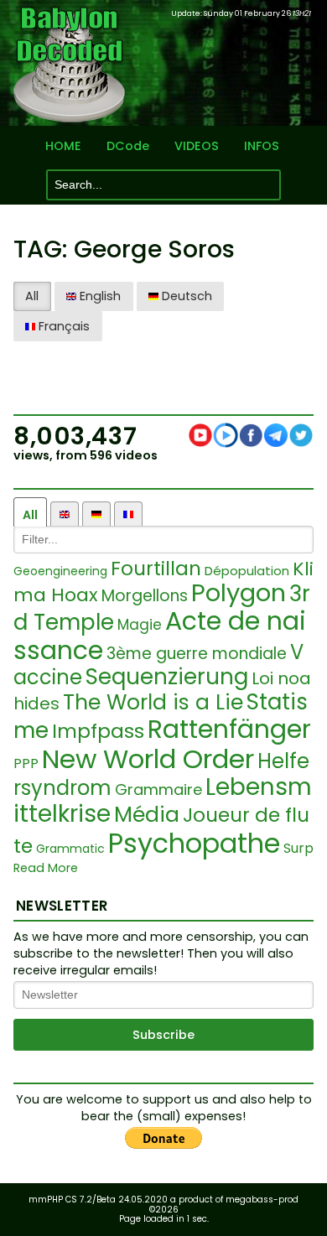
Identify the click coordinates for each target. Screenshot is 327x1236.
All (32, 296)
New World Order (148, 758)
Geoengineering (60, 571)
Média (146, 814)
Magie (139, 625)
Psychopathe (194, 843)
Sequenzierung (167, 677)
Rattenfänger (229, 729)
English (98, 296)
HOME (63, 146)
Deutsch (185, 296)
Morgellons (144, 595)
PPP (26, 763)
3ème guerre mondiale (196, 653)
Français (62, 326)
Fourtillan (156, 568)
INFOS (261, 146)
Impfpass (98, 731)
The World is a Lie (153, 702)
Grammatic (70, 848)
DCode (127, 146)
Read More (45, 868)
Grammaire (158, 789)
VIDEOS (196, 146)
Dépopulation (247, 570)
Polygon (238, 593)
